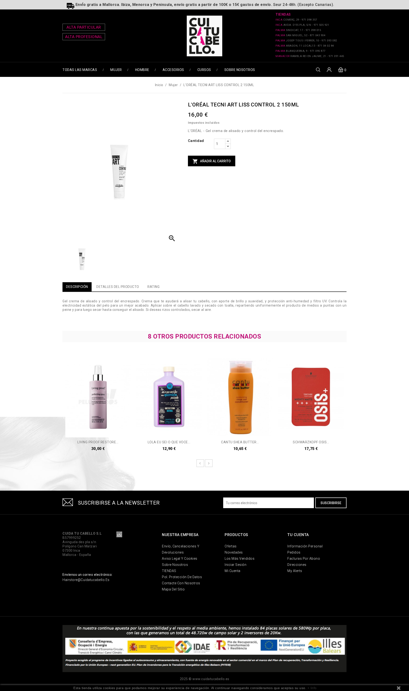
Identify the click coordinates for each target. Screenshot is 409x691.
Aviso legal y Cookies (179, 558)
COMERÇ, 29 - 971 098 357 (296, 19)
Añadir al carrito (211, 161)
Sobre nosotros (239, 70)
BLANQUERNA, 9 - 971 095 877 (300, 51)
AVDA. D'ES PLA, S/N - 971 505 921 (302, 24)
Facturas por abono (303, 558)
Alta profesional (83, 36)
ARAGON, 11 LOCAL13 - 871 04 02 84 (305, 45)
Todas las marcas (79, 70)
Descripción (77, 287)
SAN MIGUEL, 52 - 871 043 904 (300, 35)
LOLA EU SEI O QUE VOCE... (169, 442)
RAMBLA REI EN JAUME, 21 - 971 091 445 (310, 56)
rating (153, 287)
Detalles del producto (117, 287)
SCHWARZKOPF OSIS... (311, 442)
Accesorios (173, 70)
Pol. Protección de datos (182, 577)
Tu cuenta (298, 535)
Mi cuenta (232, 571)
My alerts (294, 571)
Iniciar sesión (235, 565)
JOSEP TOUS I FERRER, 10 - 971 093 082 (306, 40)
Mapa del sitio (173, 589)
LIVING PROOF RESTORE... (98, 442)
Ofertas (231, 546)
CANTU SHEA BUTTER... (240, 442)
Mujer (116, 70)
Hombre (142, 70)
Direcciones (297, 565)
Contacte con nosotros (181, 583)
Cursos (204, 70)
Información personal (305, 546)
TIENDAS (169, 571)
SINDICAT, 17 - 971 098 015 (298, 30)
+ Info (312, 688)
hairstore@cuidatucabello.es (86, 580)
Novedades (234, 552)
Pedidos (294, 552)
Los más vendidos (239, 558)
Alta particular (84, 27)
